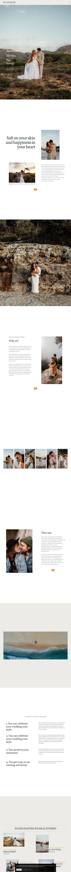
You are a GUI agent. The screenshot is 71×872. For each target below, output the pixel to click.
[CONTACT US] (35, 189)
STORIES (35, 69)
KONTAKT (61, 69)
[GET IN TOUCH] (35, 388)
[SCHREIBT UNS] (53, 570)
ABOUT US (9, 69)
